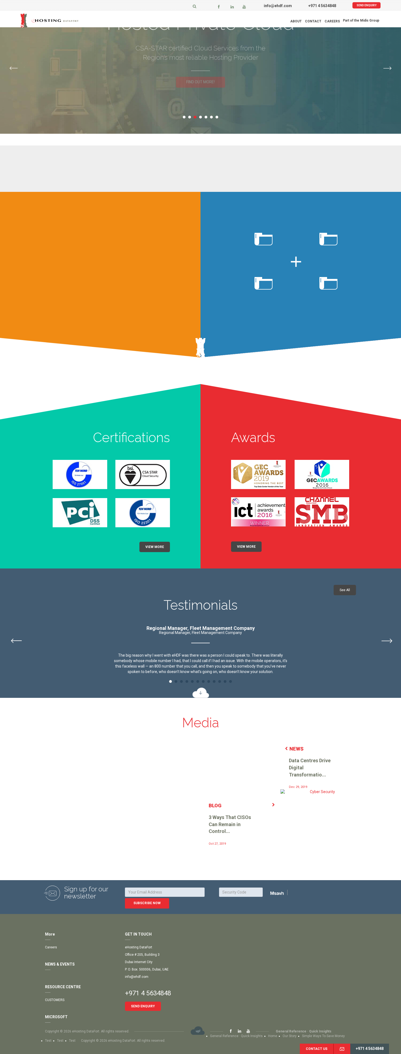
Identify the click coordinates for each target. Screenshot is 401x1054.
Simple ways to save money (323, 1036)
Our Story (290, 1036)
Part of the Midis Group (361, 20)
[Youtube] (248, 1031)
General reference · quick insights (303, 1031)
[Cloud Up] (198, 1030)
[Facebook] (218, 6)
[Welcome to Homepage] (62, 20)
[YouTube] (244, 6)
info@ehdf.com (278, 6)
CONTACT (313, 21)
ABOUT (296, 21)
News (296, 749)
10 (219, 681)
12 (230, 681)
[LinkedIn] (232, 6)
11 (225, 681)
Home (272, 1036)
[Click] (284, 893)
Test (48, 1041)
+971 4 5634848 (322, 6)
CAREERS (332, 21)
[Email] (341, 1049)
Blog (215, 805)
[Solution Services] (200, 139)
